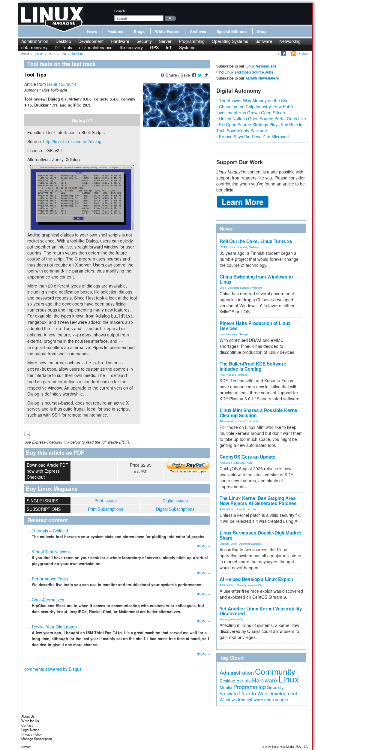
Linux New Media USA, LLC (290, 747)
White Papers (167, 31)
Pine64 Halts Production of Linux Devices (255, 326)
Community (275, 671)
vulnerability (255, 585)
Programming (192, 41)
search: (120, 10)
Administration (34, 41)
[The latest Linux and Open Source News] (293, 53)
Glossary (26, 746)
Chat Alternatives (48, 600)
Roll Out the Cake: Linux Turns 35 (256, 241)
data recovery (34, 47)
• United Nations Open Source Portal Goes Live (261, 119)
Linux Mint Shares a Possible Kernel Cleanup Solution (259, 413)
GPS (154, 47)
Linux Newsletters (260, 66)
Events (243, 680)
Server (165, 41)
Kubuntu (232, 374)
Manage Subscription (36, 738)
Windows (256, 287)
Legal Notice (30, 729)
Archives (198, 31)
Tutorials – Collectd (50, 531)
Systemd (187, 47)
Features (115, 31)
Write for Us (30, 720)
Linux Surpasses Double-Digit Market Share (260, 535)
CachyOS (239, 462)
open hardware (228, 334)
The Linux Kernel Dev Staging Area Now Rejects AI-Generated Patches (258, 501)
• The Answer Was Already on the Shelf (253, 101)
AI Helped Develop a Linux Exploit (256, 579)
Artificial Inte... (227, 509)
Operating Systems (230, 41)
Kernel (242, 421)
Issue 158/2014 (61, 84)
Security (144, 41)
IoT (169, 47)
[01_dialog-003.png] (82, 197)
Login (305, 53)
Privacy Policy (31, 734)
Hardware (120, 41)
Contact (27, 725)
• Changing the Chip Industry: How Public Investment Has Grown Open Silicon (255, 110)
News (92, 31)
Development (91, 41)
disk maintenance (95, 47)
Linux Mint (253, 421)
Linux (232, 247)
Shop (262, 31)
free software (250, 699)
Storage (243, 334)
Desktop (63, 41)
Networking (290, 41)
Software (263, 41)
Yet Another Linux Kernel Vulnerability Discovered (261, 611)
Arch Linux (226, 462)
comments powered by (53, 669)
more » (203, 546)
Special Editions (232, 31)
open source (276, 700)
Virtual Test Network (51, 552)
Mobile (226, 687)
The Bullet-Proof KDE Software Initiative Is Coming (253, 366)
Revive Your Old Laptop (54, 627)
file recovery (131, 47)
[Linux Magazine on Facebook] (283, 53)
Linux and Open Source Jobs (248, 72)
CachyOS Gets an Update (247, 456)
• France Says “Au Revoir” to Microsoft (252, 137)
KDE (222, 374)
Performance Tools (50, 579)
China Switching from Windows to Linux (256, 279)
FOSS (223, 247)
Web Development (277, 693)
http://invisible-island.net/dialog (72, 141)
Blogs (139, 31)
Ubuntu (247, 693)
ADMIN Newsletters (262, 78)
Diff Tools (63, 47)
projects (243, 374)
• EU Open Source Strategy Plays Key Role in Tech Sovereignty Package (259, 128)
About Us (28, 716)
